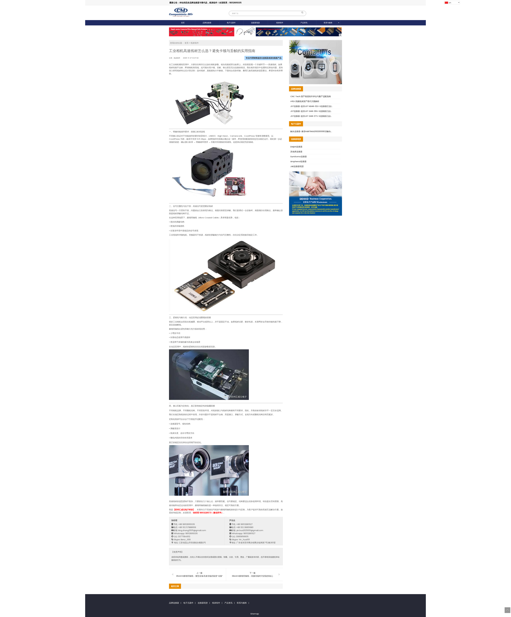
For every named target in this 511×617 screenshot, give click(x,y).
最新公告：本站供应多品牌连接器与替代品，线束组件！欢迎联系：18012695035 (205, 2)
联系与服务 (328, 22)
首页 (183, 22)
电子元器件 (231, 22)
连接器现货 (255, 22)
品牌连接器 (207, 22)
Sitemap (254, 613)
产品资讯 (303, 22)
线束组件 (279, 22)
